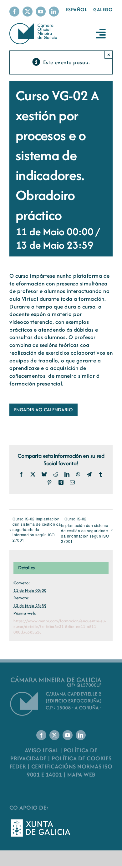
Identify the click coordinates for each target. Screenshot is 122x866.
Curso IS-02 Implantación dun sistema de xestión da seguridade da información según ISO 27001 (37, 529)
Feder (18, 766)
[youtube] (41, 12)
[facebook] (14, 12)
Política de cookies (82, 758)
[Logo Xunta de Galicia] (40, 821)
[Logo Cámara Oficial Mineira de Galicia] (34, 26)
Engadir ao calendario (43, 410)
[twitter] (28, 12)
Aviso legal (42, 750)
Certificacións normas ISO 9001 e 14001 (69, 770)
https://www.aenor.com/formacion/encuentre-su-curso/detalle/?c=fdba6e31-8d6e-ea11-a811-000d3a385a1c (59, 626)
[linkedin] (54, 12)
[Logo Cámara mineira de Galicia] (56, 678)
